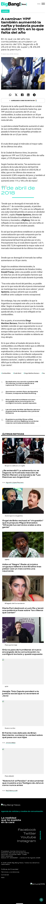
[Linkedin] (28, 95)
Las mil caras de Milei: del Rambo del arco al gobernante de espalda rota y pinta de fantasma (23, 411)
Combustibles (6, 373)
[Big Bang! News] (14, 4)
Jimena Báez (10, 743)
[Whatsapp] (10, 95)
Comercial (5, 875)
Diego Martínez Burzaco (31, 373)
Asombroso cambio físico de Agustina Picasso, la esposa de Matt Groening (22, 392)
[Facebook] (22, 95)
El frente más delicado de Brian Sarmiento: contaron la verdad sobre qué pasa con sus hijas (22, 735)
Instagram (26, 841)
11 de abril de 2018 (18, 190)
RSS (2, 877)
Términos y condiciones (10, 872)
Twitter (29, 833)
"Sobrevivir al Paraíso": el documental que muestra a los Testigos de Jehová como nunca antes (22, 783)
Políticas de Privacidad (9, 869)
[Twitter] (16, 95)
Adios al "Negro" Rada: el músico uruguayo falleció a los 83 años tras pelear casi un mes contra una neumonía (21, 567)
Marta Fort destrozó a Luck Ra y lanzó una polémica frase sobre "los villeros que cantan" (23, 610)
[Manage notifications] (41, 899)
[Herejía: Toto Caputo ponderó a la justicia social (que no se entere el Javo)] (23, 671)
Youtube (28, 837)
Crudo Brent (17, 373)
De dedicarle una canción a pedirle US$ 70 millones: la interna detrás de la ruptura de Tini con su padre (22, 383)
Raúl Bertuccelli (11, 790)
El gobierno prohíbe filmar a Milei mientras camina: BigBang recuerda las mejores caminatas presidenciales (22, 421)
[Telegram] (34, 95)
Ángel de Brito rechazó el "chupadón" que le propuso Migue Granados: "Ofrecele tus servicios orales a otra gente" (22, 524)
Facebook (27, 830)
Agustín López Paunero (15, 482)
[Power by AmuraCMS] (37, 884)
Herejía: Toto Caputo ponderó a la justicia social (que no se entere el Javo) (20, 693)
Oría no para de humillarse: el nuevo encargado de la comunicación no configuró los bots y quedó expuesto (21, 401)
